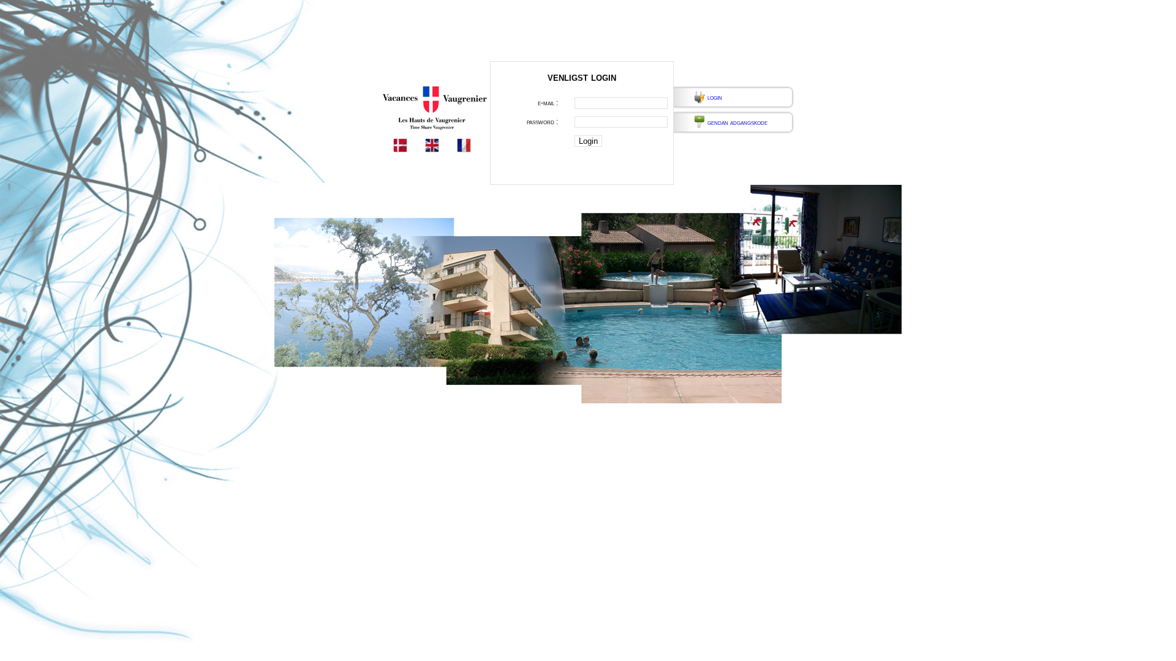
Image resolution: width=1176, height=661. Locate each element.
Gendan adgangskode (737, 122)
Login (714, 97)
